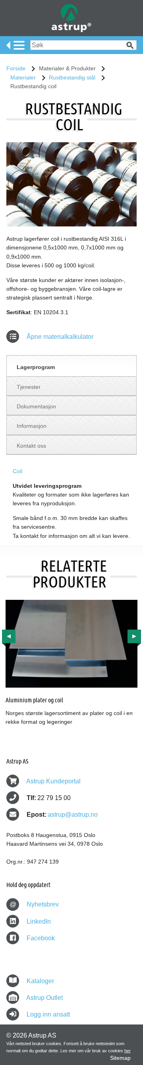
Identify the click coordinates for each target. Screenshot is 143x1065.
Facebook (40, 938)
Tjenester (29, 387)
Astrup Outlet (44, 997)
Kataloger (40, 981)
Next (134, 636)
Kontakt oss (31, 446)
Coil (17, 471)
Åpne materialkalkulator (59, 336)
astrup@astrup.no (73, 814)
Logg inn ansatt (48, 1014)
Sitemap (120, 1058)
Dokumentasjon (36, 406)
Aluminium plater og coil (34, 700)
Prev (8, 636)
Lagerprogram (36, 367)
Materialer (23, 77)
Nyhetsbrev (34, 904)
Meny (15, 45)
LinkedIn (38, 921)
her (127, 1050)
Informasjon (31, 426)
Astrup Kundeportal (53, 781)
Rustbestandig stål (72, 77)
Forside (15, 68)
